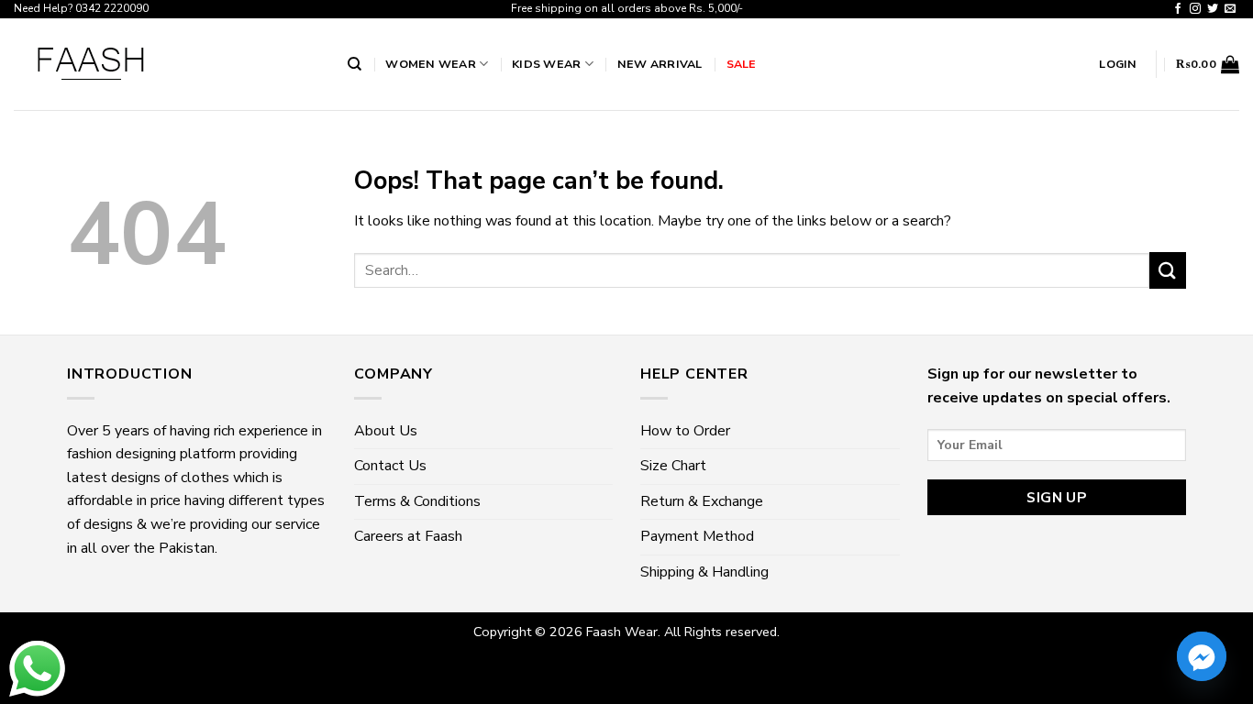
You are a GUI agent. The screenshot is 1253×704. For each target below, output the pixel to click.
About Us (385, 431)
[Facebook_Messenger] (1201, 656)
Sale (741, 64)
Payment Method (697, 536)
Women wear (430, 64)
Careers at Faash (408, 536)
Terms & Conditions (417, 501)
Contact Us (390, 466)
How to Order (685, 431)
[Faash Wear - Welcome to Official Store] (167, 64)
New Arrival (660, 64)
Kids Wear (546, 64)
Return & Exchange (701, 501)
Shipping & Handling (704, 572)
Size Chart (673, 466)
